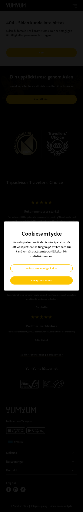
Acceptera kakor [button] (41, 280)
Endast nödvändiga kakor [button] (41, 268)
